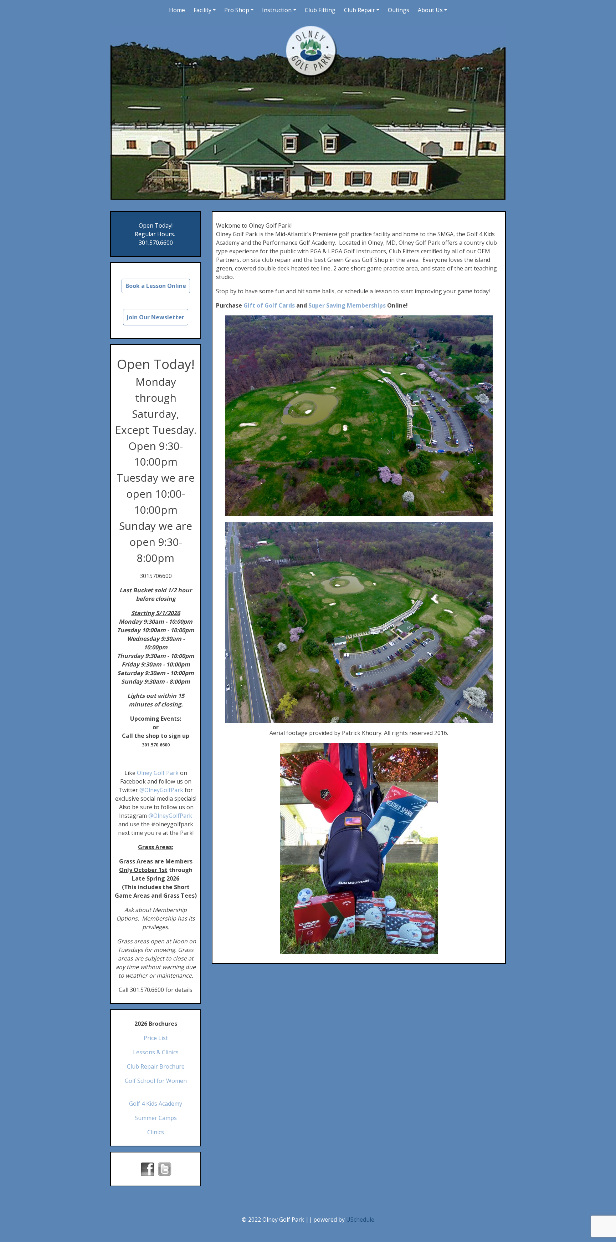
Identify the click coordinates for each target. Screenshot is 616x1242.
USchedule (360, 1219)
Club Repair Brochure (156, 1066)
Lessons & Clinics (156, 1052)
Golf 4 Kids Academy (155, 1103)
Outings (398, 10)
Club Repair (359, 10)
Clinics (155, 1132)
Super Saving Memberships (347, 305)
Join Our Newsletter (155, 317)
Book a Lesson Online (155, 286)
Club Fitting (320, 10)
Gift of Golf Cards (269, 305)
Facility (202, 10)
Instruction (277, 10)
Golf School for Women (156, 1081)
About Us (430, 10)
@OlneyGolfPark (161, 790)
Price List (156, 1038)
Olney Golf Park (158, 773)
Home (177, 10)
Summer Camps (156, 1118)
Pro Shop (236, 10)
